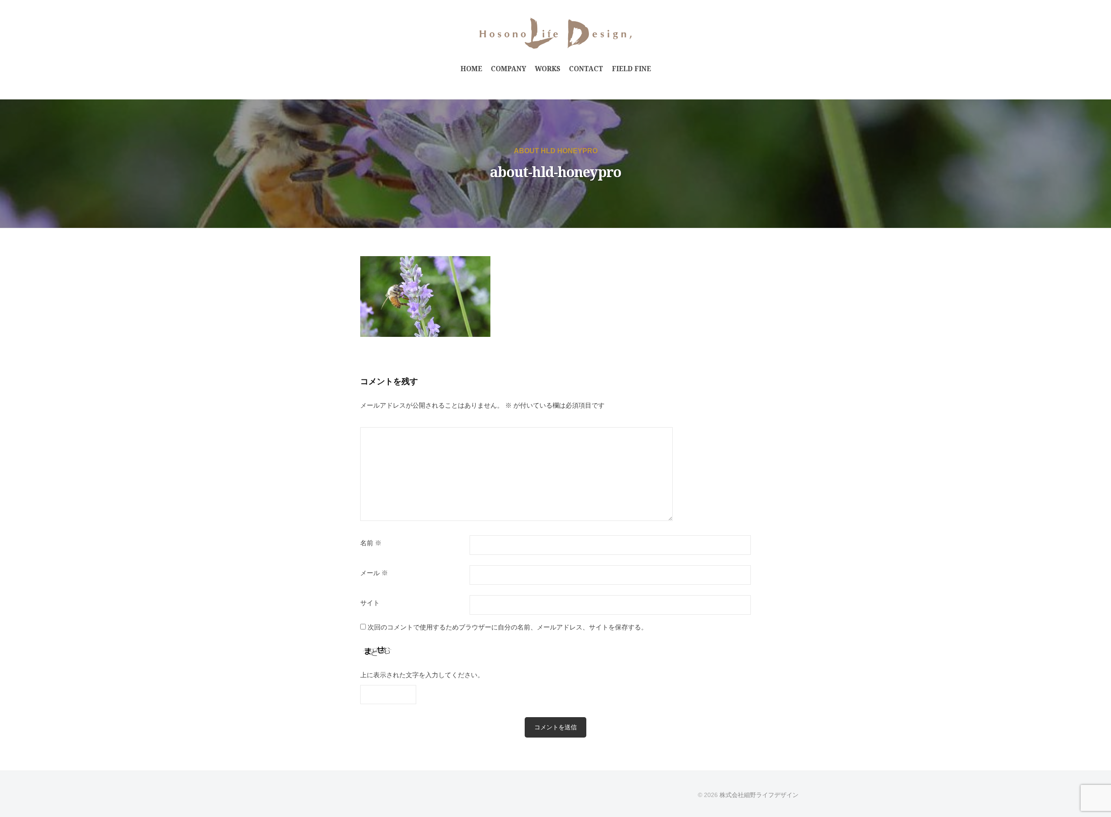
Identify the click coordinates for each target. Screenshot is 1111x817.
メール (374, 573)
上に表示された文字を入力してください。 (422, 675)
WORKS (547, 68)
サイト (370, 603)
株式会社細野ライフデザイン (759, 794)
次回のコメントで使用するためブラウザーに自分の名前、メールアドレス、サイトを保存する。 (508, 627)
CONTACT (586, 68)
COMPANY (508, 68)
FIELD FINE (631, 68)
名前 (370, 543)
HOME (471, 68)
